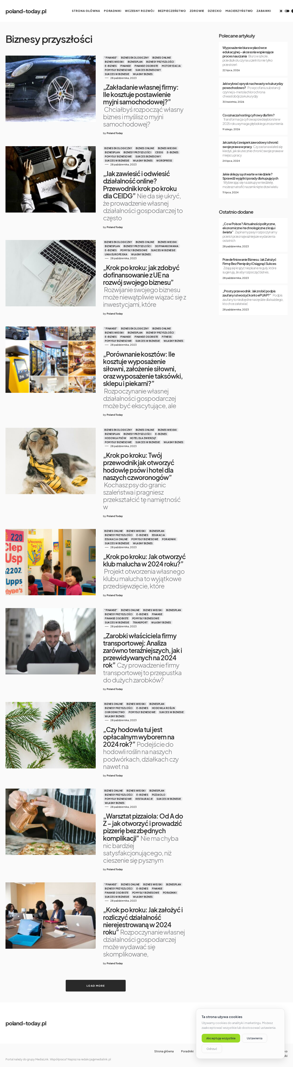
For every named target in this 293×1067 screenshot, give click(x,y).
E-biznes (111, 66)
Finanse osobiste (146, 66)
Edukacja (158, 535)
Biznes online (161, 57)
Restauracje (144, 799)
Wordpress (164, 160)
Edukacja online (116, 539)
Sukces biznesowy (148, 70)
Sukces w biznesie (117, 74)
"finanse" (110, 57)
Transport (140, 622)
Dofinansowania (167, 246)
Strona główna (164, 1051)
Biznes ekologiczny (135, 57)
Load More (96, 985)
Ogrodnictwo (115, 712)
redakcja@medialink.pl (96, 1059)
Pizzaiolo (158, 794)
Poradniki (169, 539)
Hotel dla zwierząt (143, 438)
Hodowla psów (115, 438)
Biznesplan (135, 61)
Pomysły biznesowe (118, 70)
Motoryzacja (171, 66)
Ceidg (159, 152)
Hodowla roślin (163, 708)
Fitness (167, 336)
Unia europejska (116, 254)
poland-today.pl (25, 11)
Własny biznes (143, 74)
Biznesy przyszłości (160, 61)
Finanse (125, 66)
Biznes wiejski (114, 61)
